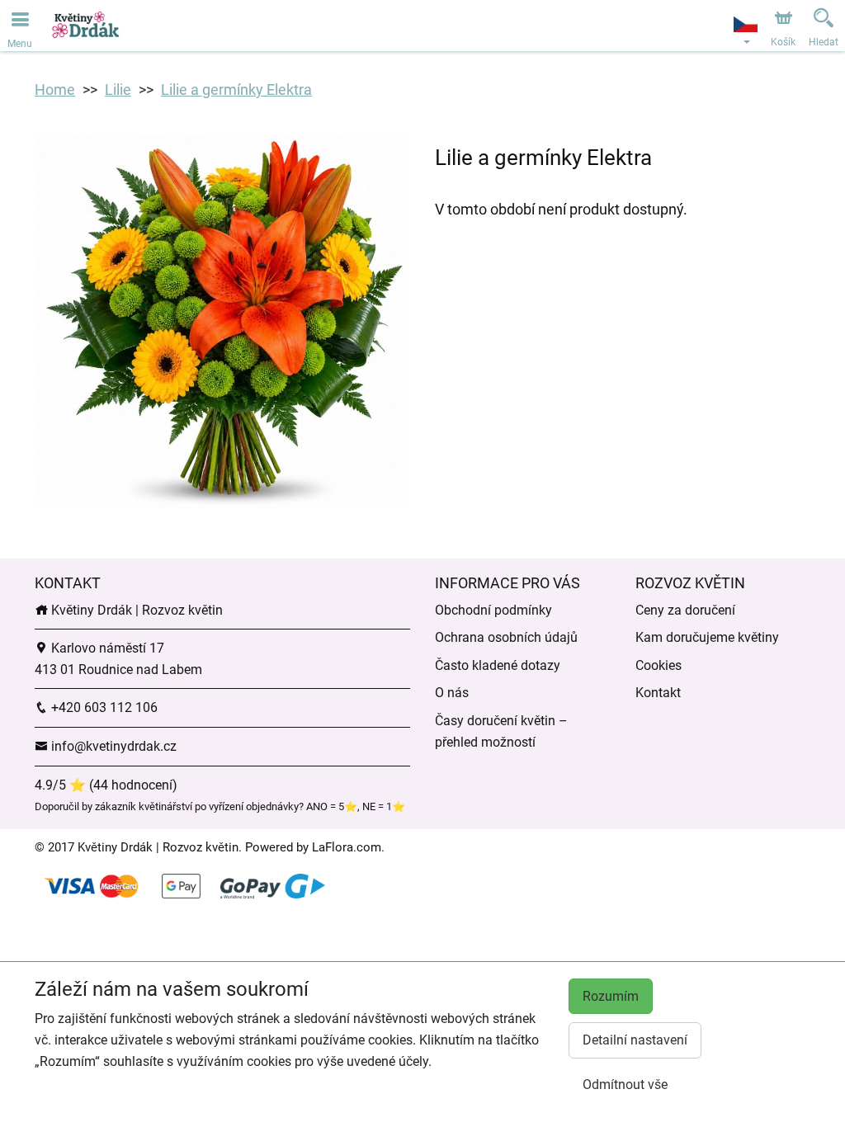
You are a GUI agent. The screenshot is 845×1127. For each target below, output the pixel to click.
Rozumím (611, 996)
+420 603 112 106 (103, 707)
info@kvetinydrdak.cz (112, 746)
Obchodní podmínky (493, 610)
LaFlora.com (346, 847)
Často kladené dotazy (497, 665)
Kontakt (658, 692)
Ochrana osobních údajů (506, 637)
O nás (452, 692)
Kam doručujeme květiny (707, 637)
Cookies (658, 665)
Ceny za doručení (685, 610)
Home (55, 89)
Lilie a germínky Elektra (236, 89)
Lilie (118, 89)
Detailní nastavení (635, 1040)
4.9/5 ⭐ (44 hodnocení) (106, 785)
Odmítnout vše (625, 1084)
